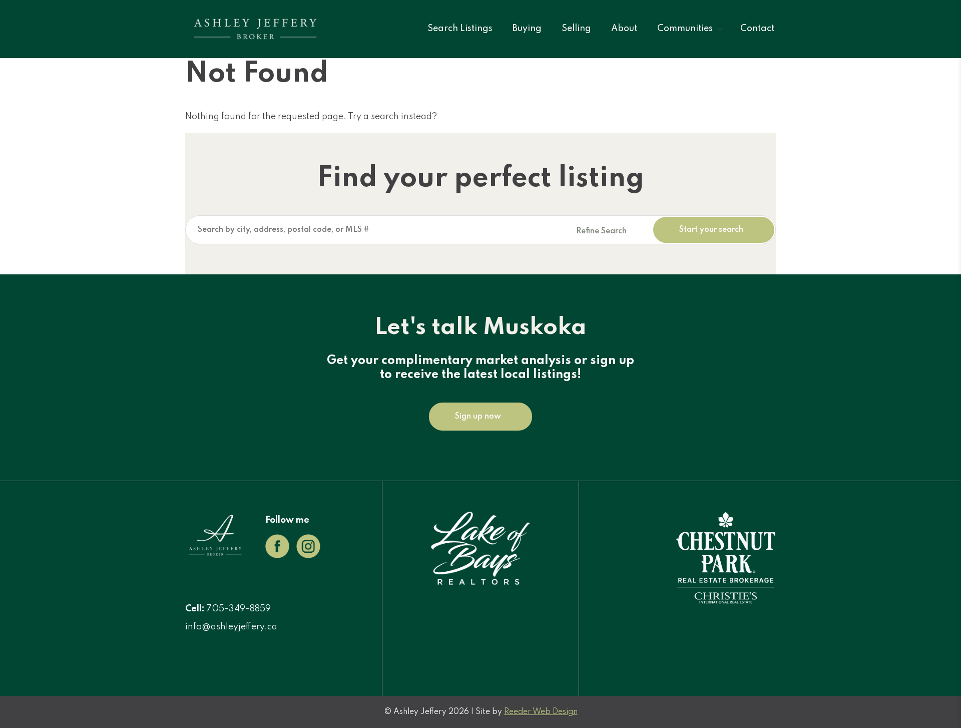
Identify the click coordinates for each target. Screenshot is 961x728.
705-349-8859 (239, 608)
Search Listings (460, 28)
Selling (576, 28)
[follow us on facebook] (277, 555)
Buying (527, 28)
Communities (685, 28)
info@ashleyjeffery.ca (231, 626)
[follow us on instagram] (308, 555)
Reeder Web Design (541, 712)
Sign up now (478, 417)
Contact (757, 28)
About (624, 28)
